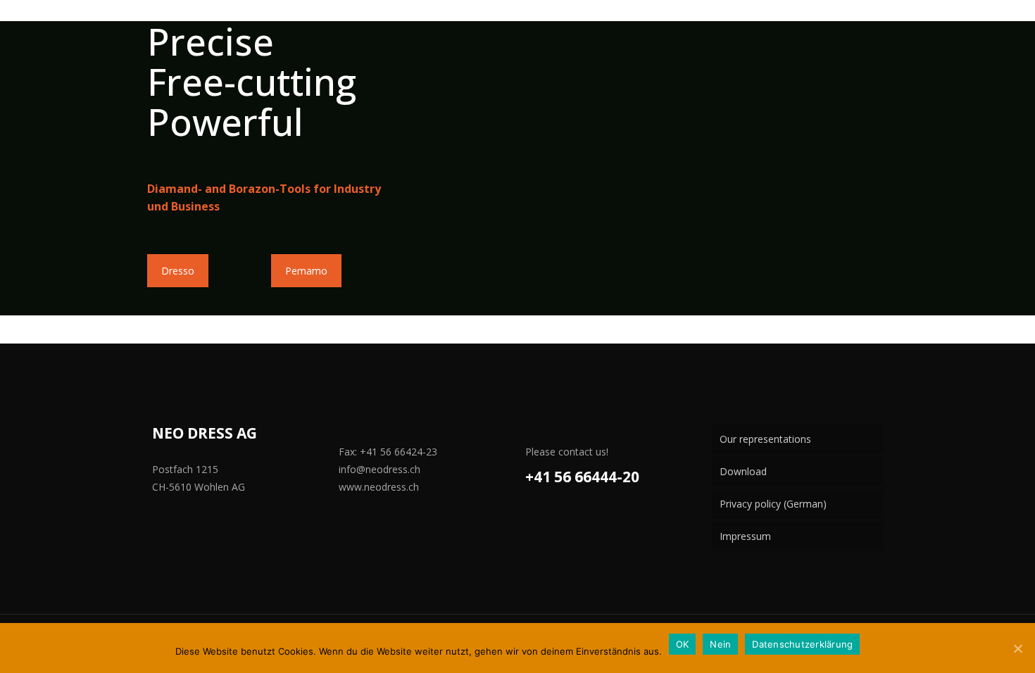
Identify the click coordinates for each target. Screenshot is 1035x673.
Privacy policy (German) (773, 503)
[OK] (1017, 648)
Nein (720, 644)
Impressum (745, 536)
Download (743, 471)
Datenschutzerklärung (802, 644)
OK (682, 644)
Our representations (765, 439)
